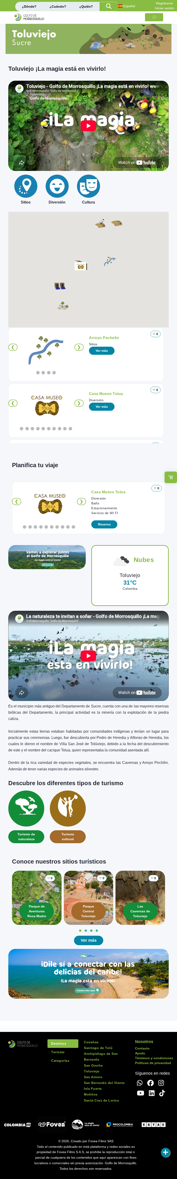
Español (128, 6)
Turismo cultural (68, 836)
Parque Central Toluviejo (88, 911)
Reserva (104, 524)
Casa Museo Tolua (106, 394)
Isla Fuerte (93, 1088)
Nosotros (144, 1041)
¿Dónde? (29, 6)
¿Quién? (86, 6)
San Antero (93, 1077)
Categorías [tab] (60, 1060)
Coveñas (91, 1042)
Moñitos (91, 1094)
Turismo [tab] (58, 1052)
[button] (110, 261)
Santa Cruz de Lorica (101, 1100)
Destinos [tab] (58, 1043)
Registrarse (164, 3)
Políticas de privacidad (153, 1063)
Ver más (102, 350)
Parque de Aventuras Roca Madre (36, 911)
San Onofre (93, 1065)
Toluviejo (92, 1071)
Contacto (142, 1048)
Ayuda (140, 1053)
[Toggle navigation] (154, 17)
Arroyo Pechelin (104, 338)
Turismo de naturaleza (26, 836)
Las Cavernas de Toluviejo (140, 911)
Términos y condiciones (154, 1058)
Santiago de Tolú (98, 1048)
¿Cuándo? (58, 6)
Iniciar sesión (164, 8)
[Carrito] (171, 477)
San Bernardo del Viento (104, 1083)
